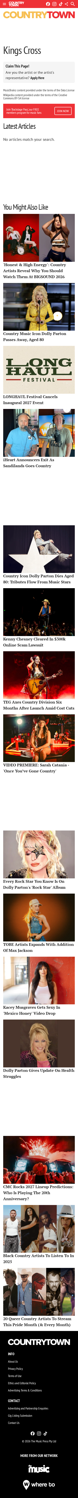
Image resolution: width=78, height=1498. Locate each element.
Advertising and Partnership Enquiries (28, 1408)
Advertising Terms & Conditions (25, 1390)
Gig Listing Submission (20, 1415)
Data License (68, 90)
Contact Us (13, 1422)
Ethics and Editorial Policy (22, 1383)
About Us (13, 1361)
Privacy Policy (15, 1368)
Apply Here (37, 78)
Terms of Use (15, 1375)
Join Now (63, 111)
